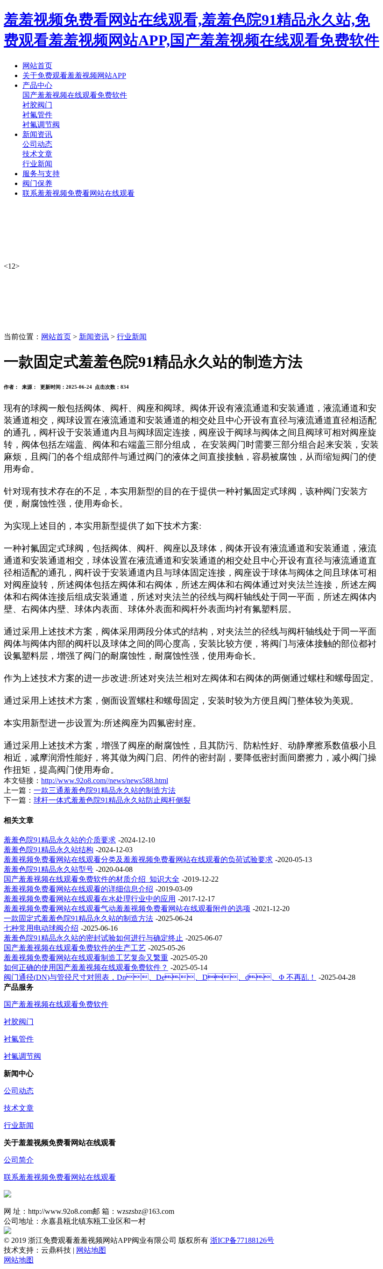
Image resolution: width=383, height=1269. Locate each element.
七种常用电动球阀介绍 (41, 928)
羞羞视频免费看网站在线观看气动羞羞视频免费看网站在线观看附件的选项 (127, 909)
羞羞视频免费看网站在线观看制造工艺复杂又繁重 (86, 958)
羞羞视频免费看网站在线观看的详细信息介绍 (78, 889)
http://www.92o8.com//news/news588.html (104, 780)
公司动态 (37, 144)
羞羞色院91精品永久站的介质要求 (60, 840)
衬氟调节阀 (41, 124)
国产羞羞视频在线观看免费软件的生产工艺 (75, 948)
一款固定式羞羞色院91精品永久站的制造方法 (78, 918)
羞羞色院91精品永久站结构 (48, 850)
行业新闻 (37, 164)
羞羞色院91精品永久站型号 (48, 869)
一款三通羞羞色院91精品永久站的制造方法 (105, 790)
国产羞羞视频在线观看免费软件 (74, 95)
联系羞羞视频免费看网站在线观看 (60, 1177)
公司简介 (19, 1160)
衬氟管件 (37, 115)
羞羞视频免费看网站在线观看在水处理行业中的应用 (90, 899)
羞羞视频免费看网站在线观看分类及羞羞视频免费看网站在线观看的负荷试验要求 (138, 859)
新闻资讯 (94, 337)
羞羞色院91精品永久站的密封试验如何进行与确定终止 (93, 938)
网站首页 (56, 337)
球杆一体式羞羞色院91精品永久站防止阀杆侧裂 (112, 800)
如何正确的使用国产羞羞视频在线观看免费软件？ (86, 967)
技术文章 (37, 154)
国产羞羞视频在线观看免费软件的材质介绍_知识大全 (91, 879)
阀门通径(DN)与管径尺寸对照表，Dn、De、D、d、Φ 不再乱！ (160, 977)
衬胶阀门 (37, 105)
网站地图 (91, 1250)
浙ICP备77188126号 (242, 1240)
